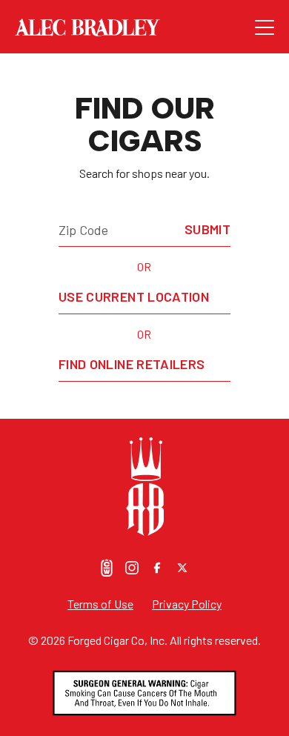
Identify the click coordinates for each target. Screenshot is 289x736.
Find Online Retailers (132, 364)
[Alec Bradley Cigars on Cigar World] (106, 568)
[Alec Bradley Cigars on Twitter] (182, 568)
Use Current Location (134, 296)
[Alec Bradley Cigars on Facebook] (157, 568)
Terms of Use (100, 604)
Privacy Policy (187, 604)
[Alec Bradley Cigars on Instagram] (132, 568)
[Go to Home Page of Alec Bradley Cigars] (135, 28)
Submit (207, 229)
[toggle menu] (264, 27)
